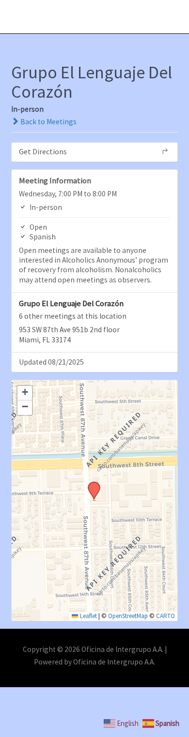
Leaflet (87, 616)
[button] (91, 484)
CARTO (165, 616)
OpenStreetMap (128, 616)
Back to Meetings (48, 121)
